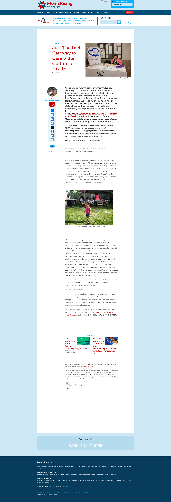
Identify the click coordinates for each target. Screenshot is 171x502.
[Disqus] (91, 406)
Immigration (56, 21)
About (99, 12)
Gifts (84, 12)
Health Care (55, 44)
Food (68, 18)
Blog (66, 12)
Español (105, 12)
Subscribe (87, 492)
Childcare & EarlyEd (59, 18)
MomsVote (40, 12)
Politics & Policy (77, 23)
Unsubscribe (78, 492)
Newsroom (91, 12)
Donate (130, 12)
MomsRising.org (56, 5)
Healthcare (83, 18)
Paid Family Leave (58, 23)
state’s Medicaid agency (105, 312)
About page (65, 486)
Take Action (50, 12)
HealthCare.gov (71, 315)
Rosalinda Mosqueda (52, 100)
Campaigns (59, 12)
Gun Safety (75, 18)
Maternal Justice (67, 21)
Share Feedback (57, 492)
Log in (130, 23)
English (106, 1)
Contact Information (43, 492)
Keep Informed (75, 12)
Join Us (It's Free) (121, 2)
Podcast (67, 23)
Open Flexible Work (88, 21)
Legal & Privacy (68, 492)
